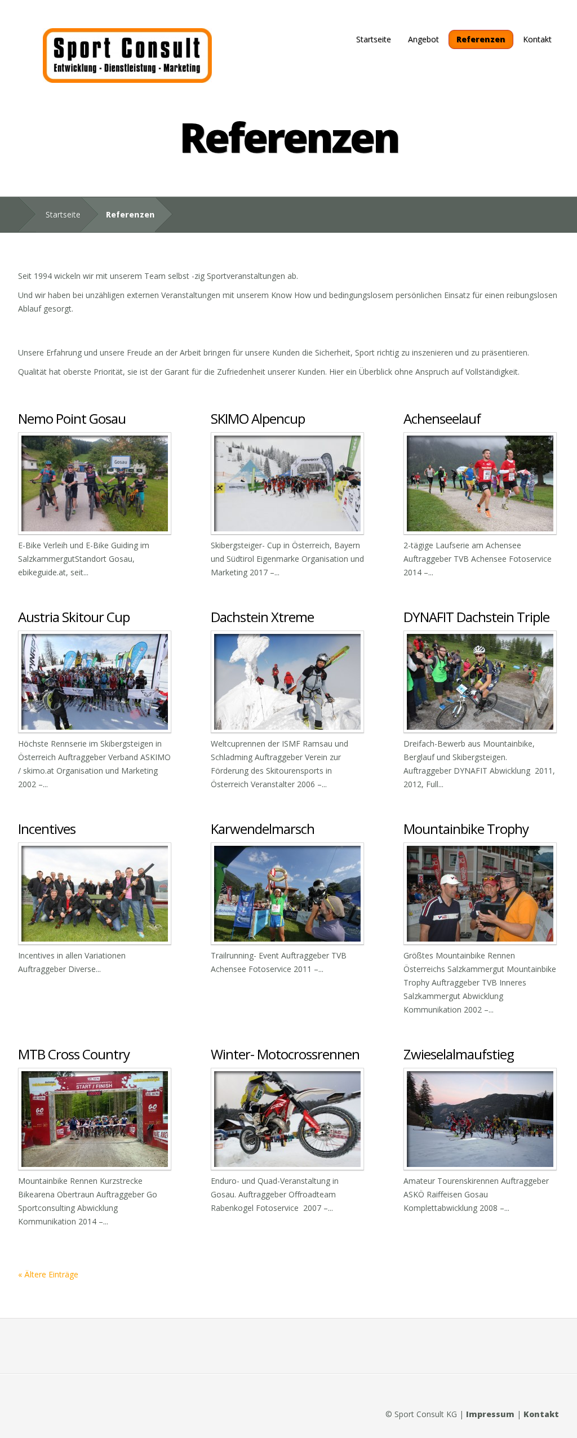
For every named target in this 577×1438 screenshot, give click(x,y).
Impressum (490, 1414)
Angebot (423, 39)
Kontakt (537, 39)
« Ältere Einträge (48, 1274)
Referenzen (480, 39)
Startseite (373, 39)
